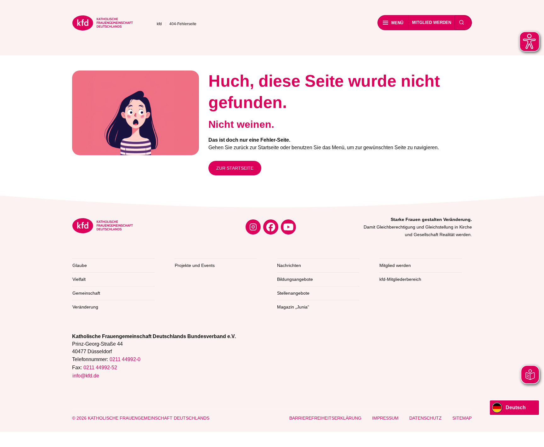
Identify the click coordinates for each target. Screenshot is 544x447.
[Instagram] (253, 227)
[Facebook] (270, 227)
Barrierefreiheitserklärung (325, 418)
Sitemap (462, 418)
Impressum (385, 418)
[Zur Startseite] (102, 24)
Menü (397, 22)
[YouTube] (288, 227)
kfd (159, 24)
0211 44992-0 (125, 359)
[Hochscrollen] (533, 436)
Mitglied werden (431, 22)
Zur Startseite (234, 168)
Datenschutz (425, 418)
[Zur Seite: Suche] (461, 22)
